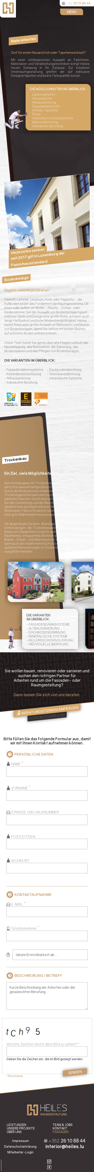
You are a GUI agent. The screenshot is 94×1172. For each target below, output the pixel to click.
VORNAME (19, 788)
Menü (72, 12)
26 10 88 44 (78, 2)
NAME (16, 764)
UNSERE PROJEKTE (21, 1128)
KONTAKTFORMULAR (47, 716)
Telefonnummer (24, 928)
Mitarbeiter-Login (20, 1152)
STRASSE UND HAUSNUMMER (35, 812)
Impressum (20, 1141)
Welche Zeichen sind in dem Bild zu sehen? (42, 1044)
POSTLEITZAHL (23, 836)
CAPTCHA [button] (47, 1020)
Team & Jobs (63, 1125)
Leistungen (16, 1125)
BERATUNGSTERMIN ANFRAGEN (49, 710)
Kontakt (60, 1128)
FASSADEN (60, 1132)
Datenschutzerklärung (20, 1146)
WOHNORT (20, 860)
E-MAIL (17, 904)
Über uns (14, 1132)
